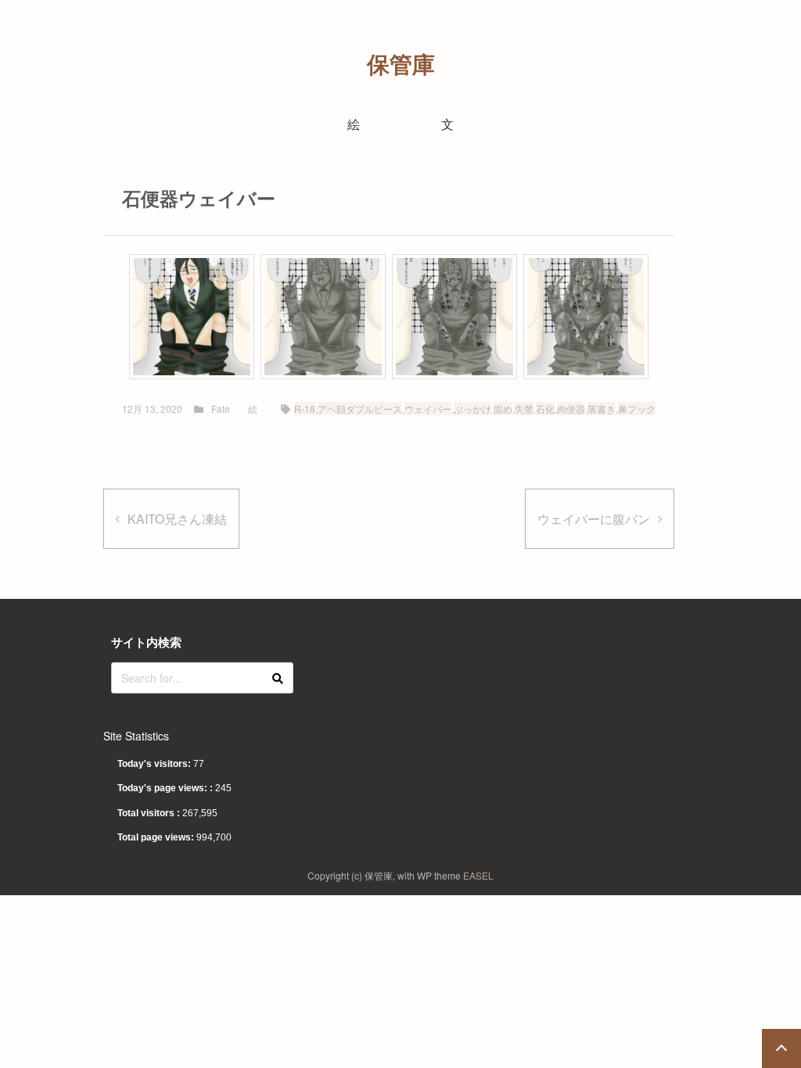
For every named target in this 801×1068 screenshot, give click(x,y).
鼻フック (637, 408)
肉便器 (571, 408)
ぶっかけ (472, 408)
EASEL (478, 875)
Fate (220, 408)
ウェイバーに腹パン (593, 519)
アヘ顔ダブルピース (360, 408)
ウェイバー (427, 408)
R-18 (304, 408)
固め (503, 408)
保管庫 (401, 64)
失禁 (524, 408)
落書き (601, 408)
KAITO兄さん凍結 (177, 519)
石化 (545, 408)
